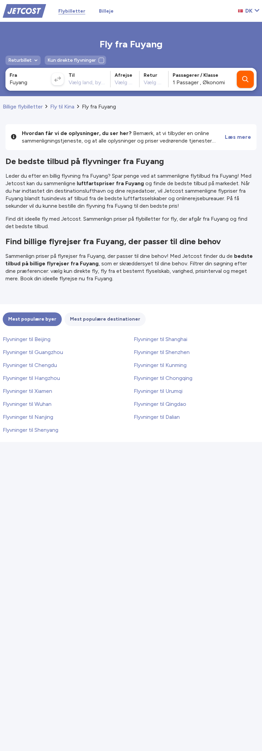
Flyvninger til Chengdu (30, 365)
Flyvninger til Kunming (160, 365)
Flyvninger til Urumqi (158, 391)
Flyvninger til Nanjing (28, 417)
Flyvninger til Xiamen (27, 391)
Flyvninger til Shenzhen (162, 352)
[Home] (24, 10)
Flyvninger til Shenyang (30, 430)
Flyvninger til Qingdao (160, 404)
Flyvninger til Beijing (26, 339)
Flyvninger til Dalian (157, 417)
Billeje (106, 11)
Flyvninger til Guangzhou (33, 352)
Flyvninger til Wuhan (27, 404)
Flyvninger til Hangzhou (31, 378)
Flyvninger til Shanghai (160, 339)
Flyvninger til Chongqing (163, 378)
